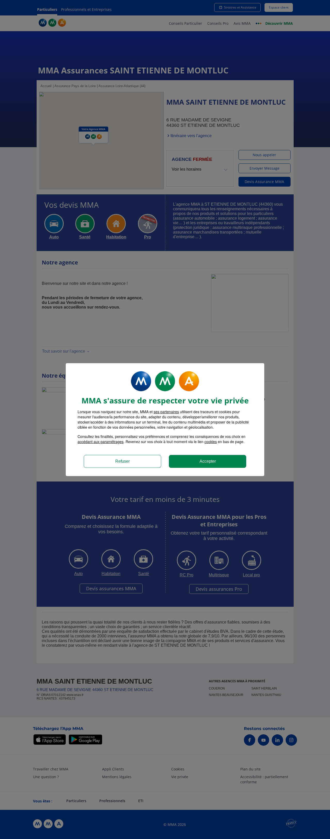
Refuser (122, 461)
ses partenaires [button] (166, 411)
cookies (210, 441)
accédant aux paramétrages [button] (100, 441)
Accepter (208, 461)
